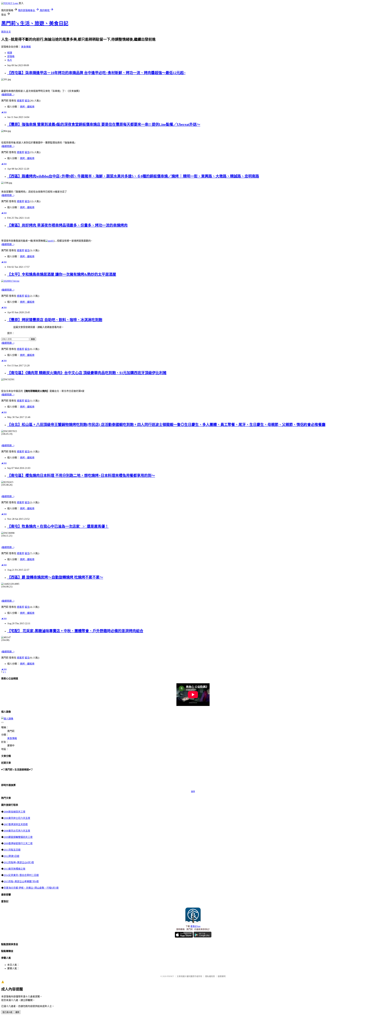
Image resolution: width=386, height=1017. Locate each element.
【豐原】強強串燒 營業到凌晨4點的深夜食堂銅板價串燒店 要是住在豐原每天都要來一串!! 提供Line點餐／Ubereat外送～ (103, 124)
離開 (17, 1012)
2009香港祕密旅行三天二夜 (18, 843)
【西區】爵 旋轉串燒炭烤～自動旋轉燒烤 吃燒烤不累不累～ (55, 577)
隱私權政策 (210, 976)
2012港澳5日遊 (11, 856)
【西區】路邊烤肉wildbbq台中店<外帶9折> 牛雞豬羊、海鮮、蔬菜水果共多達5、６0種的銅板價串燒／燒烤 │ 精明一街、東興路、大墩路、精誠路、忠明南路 (133, 176)
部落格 (10, 56)
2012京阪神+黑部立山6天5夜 (19, 862)
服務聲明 (222, 976)
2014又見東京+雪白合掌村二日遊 (21, 875)
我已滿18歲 (7, 1012)
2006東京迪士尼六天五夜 (17, 818)
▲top (4, 112)
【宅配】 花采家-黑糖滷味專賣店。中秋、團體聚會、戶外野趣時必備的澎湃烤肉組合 (75, 631)
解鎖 (33, 339)
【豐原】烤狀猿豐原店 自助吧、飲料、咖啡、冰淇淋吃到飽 (54, 320)
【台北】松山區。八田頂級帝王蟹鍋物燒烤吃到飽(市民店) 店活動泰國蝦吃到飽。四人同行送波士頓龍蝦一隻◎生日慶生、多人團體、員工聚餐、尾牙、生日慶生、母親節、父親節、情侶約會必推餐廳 (166, 425)
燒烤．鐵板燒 (27, 106)
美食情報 (26, 46)
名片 (9, 60)
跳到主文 (6, 32)
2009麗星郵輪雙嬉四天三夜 (18, 837)
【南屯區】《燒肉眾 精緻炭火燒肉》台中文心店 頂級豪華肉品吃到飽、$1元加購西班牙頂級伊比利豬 (86, 373)
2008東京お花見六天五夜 (17, 830)
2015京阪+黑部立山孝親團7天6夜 (21, 881)
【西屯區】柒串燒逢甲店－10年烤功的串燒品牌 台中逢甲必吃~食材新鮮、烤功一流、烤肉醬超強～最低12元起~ (96, 73)
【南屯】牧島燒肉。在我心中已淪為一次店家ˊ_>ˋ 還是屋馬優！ (58, 526)
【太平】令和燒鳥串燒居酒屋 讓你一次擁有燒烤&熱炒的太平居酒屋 (61, 274)
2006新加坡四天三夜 (14, 811)
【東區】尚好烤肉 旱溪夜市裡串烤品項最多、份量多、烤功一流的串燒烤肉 (67, 225)
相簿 (9, 52)
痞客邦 (20, 100)
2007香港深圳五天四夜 (16, 824)
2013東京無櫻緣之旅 (14, 869)
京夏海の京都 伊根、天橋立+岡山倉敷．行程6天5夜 (31, 888)
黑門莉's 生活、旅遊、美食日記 (34, 23)
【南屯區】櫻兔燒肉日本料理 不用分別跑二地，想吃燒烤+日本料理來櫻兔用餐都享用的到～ (81, 475)
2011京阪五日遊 (12, 849)
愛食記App (195, 926)
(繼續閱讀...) (7, 94)
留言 (27, 100)
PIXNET (170, 976)
